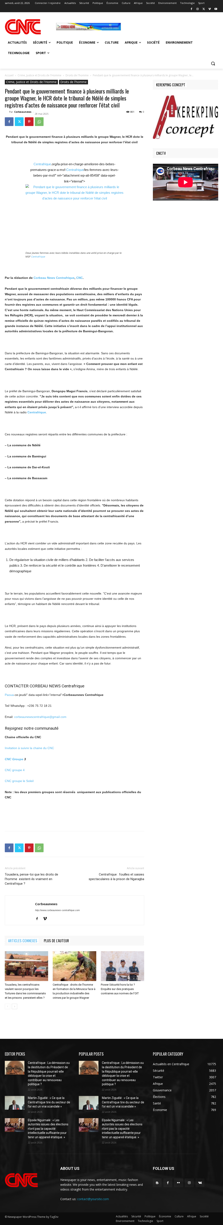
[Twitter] (203, 9)
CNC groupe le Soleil (19, 781)
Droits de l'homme (77, 75)
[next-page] (14, 1006)
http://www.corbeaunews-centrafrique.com (57, 910)
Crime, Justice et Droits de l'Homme (39, 75)
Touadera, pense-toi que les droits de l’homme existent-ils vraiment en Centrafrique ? (31, 879)
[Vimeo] (209, 9)
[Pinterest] (29, 121)
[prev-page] (7, 1006)
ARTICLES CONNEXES (22, 940)
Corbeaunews (22, 111)
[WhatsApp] (39, 121)
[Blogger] (157, 1183)
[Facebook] (191, 9)
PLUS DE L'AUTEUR (56, 940)
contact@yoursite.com (93, 1199)
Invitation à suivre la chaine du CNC (29, 748)
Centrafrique (42, 164)
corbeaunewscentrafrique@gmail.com (40, 717)
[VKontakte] (200, 1183)
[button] (213, 63)
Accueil (9, 75)
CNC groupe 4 (15, 770)
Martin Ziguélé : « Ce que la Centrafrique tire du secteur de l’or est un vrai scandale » (49, 1102)
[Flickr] (178, 1183)
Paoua (9, 695)
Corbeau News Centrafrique (54, 277)
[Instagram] (197, 9)
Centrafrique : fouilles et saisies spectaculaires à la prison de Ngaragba (116, 876)
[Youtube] (215, 9)
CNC (79, 277)
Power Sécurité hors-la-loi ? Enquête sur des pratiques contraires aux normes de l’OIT (120, 989)
